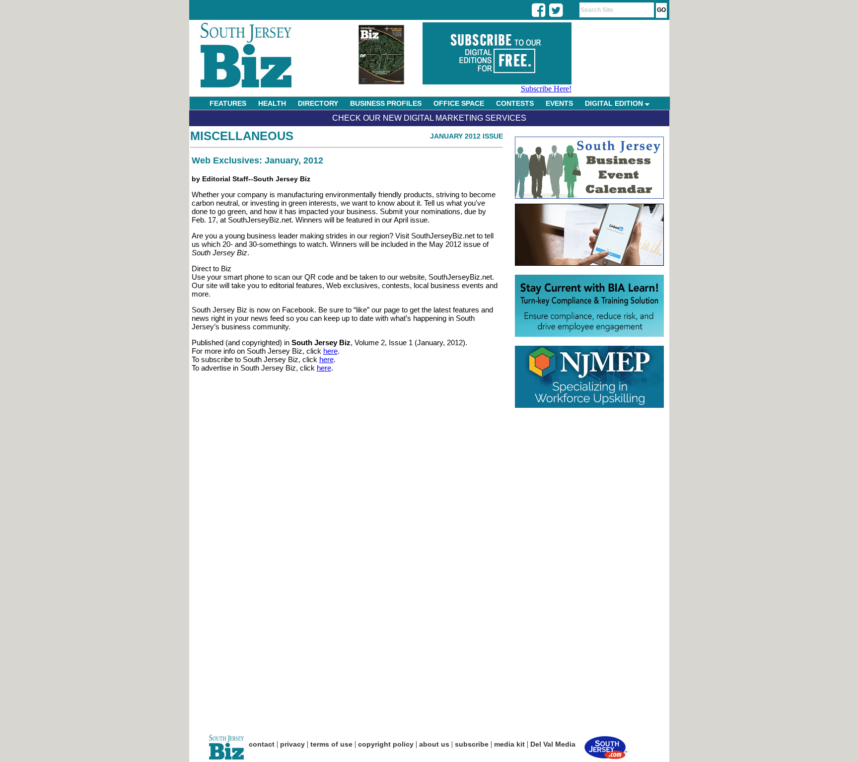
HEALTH (272, 103)
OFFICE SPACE (458, 103)
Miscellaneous (241, 136)
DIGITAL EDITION (615, 103)
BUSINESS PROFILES (386, 103)
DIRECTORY (318, 103)
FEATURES (228, 103)
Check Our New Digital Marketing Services (429, 118)
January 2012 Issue (466, 136)
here (330, 351)
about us (434, 744)
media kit (509, 744)
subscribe (472, 744)
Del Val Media (552, 744)
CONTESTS (515, 103)
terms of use (331, 744)
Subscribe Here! (546, 88)
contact (262, 744)
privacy (292, 744)
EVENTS (559, 103)
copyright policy (386, 744)
